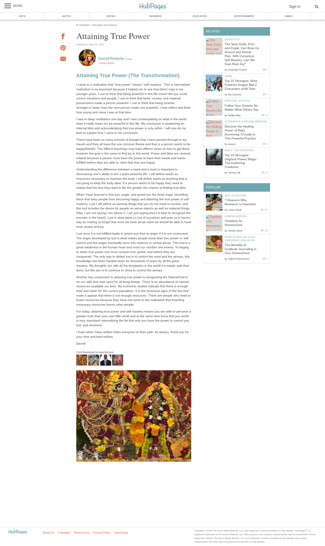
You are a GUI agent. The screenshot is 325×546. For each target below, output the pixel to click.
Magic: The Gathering (239, 150)
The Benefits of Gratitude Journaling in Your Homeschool (240, 249)
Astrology (232, 39)
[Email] (63, 59)
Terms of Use (82, 532)
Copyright (64, 532)
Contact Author (106, 63)
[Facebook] (63, 37)
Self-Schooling (235, 195)
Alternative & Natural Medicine (246, 121)
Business (155, 16)
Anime (228, 76)
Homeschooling (236, 216)
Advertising (121, 532)
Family (289, 16)
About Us (48, 532)
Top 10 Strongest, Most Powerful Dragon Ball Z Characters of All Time (241, 85)
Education (200, 16)
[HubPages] (153, 6)
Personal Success (237, 100)
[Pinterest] (63, 48)
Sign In (294, 6)
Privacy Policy (102, 532)
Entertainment (244, 16)
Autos (66, 16)
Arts (22, 16)
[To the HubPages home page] (17, 532)
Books (111, 16)
